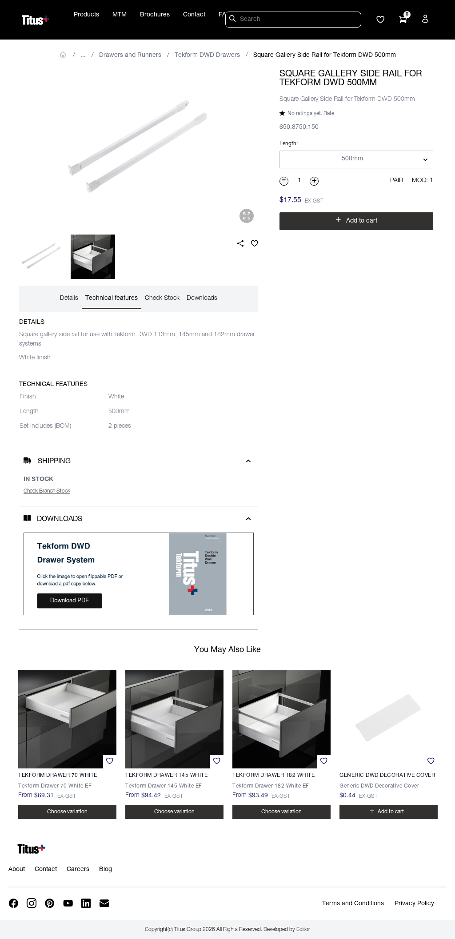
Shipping (54, 462)
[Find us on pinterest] (50, 903)
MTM (119, 15)
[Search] (233, 20)
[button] (380, 20)
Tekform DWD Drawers (207, 55)
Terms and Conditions (353, 904)
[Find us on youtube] (68, 903)
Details (69, 298)
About (16, 870)
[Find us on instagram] (32, 903)
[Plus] (314, 181)
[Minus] (284, 181)
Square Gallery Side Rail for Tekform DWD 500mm (324, 55)
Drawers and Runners (130, 55)
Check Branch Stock (47, 491)
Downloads (202, 298)
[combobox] (356, 159)
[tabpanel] (138, 148)
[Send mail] (105, 903)
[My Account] (426, 20)
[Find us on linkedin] (86, 903)
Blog (105, 870)
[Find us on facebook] (14, 903)
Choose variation (67, 812)
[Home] (35, 20)
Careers (78, 870)
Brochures (155, 15)
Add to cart (356, 220)
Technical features (111, 298)
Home (63, 54)
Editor (303, 929)
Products (86, 15)
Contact (194, 15)
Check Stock (162, 298)
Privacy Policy (414, 904)
